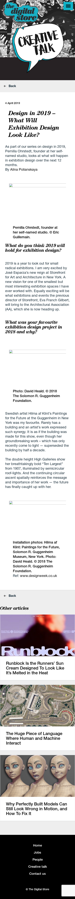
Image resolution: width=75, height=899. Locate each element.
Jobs (37, 852)
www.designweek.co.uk (38, 575)
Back (12, 86)
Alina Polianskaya (24, 169)
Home (37, 845)
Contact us (37, 874)
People (37, 859)
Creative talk (37, 866)
